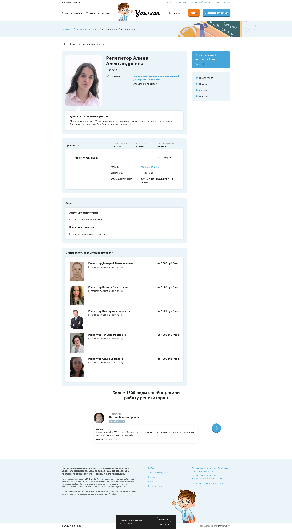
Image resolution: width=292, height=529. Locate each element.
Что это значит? (126, 523)
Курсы (151, 477)
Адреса (203, 90)
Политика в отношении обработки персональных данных (210, 470)
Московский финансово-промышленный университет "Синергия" (156, 78)
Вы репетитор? (177, 13)
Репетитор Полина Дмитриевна (108, 287)
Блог (168, 2)
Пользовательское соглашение (208, 483)
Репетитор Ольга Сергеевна (106, 358)
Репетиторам (155, 486)
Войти (193, 12)
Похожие (203, 96)
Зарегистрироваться (216, 12)
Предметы (204, 83)
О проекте (181, 2)
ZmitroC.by (223, 525)
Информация (206, 77)
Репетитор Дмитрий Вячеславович (111, 263)
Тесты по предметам (159, 472)
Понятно (164, 519)
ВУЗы (151, 468)
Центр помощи (222, 2)
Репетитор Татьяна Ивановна (107, 335)
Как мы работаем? (200, 2)
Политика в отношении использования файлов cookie (207, 477)
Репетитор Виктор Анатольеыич (109, 311)
